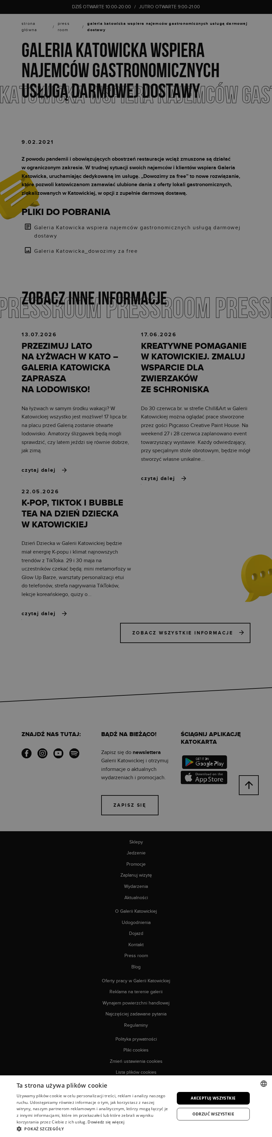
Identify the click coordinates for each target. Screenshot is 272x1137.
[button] (93, 1128)
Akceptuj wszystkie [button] (213, 1098)
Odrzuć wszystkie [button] (213, 1114)
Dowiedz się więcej (106, 1122)
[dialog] (136, 568)
